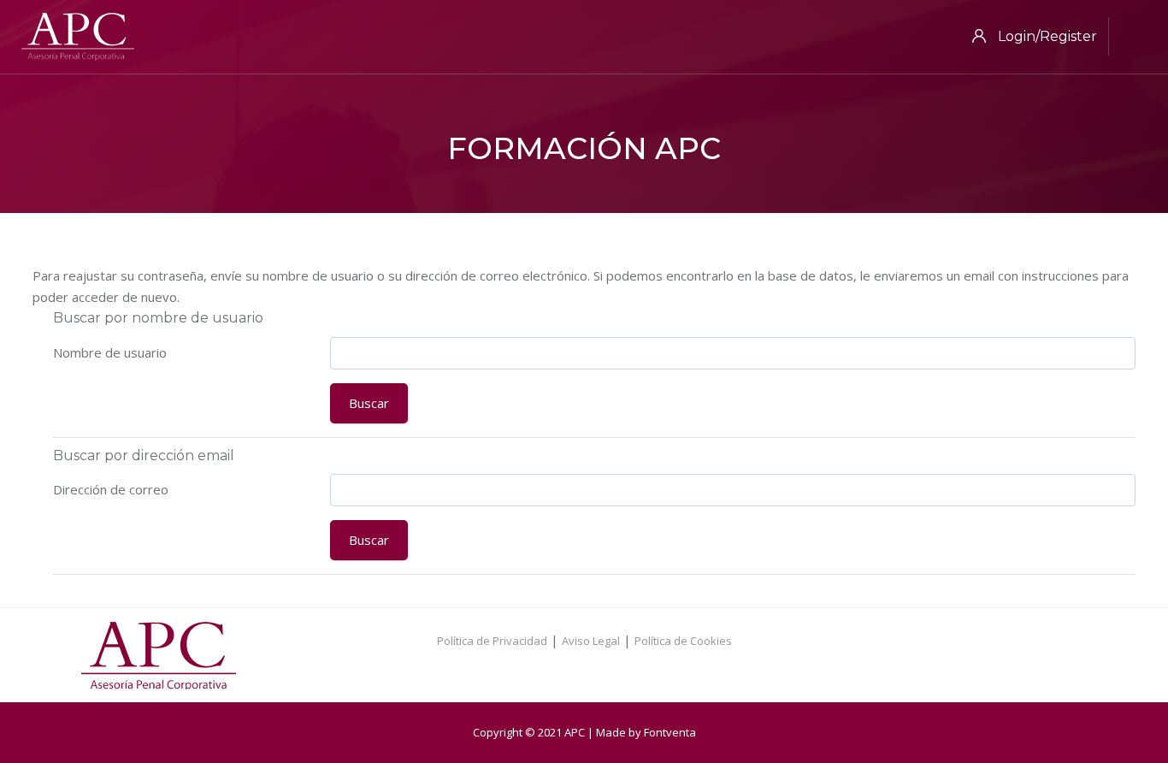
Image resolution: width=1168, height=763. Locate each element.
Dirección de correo (110, 489)
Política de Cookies (683, 640)
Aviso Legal (591, 640)
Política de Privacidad (492, 640)
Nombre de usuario (110, 352)
